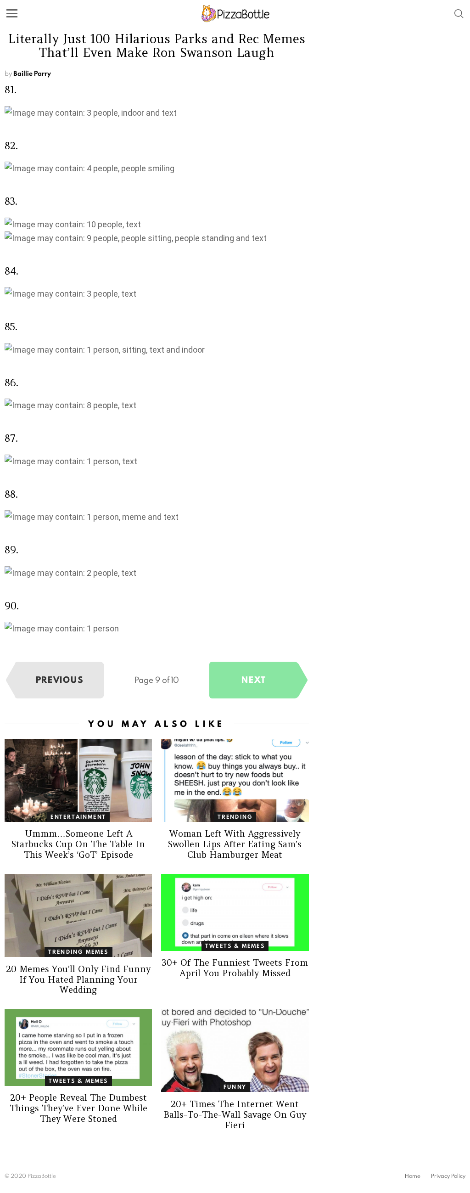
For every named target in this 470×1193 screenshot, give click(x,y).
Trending (235, 817)
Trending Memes (78, 952)
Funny (235, 1087)
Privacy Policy (448, 1176)
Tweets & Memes (235, 946)
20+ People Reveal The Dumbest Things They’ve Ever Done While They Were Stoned (78, 1108)
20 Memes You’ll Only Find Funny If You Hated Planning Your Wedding (78, 979)
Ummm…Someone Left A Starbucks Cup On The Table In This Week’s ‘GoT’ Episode (78, 844)
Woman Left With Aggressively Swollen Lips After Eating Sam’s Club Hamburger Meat (235, 844)
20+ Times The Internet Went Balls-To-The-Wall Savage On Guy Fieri (234, 1114)
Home (412, 1176)
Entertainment (78, 817)
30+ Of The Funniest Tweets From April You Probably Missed (235, 968)
